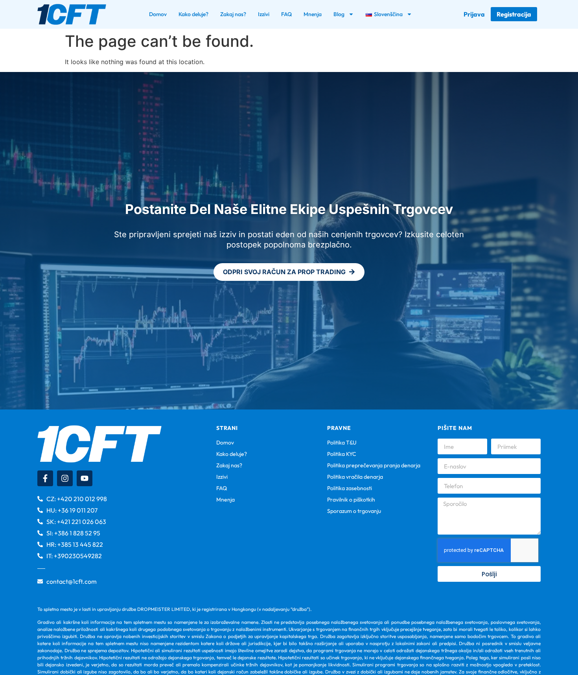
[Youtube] (84, 478)
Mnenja (313, 14)
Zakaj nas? (233, 14)
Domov (158, 14)
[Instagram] (65, 478)
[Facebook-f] (45, 478)
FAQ (286, 14)
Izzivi (263, 14)
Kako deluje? (193, 14)
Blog (338, 14)
